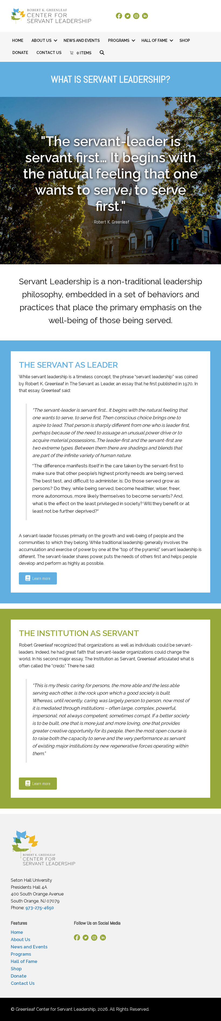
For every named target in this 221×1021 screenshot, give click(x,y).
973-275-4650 (39, 907)
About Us (41, 40)
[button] (55, 40)
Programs (118, 40)
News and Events (82, 40)
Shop (184, 40)
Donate (20, 52)
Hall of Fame (154, 40)
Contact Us (48, 52)
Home (17, 40)
